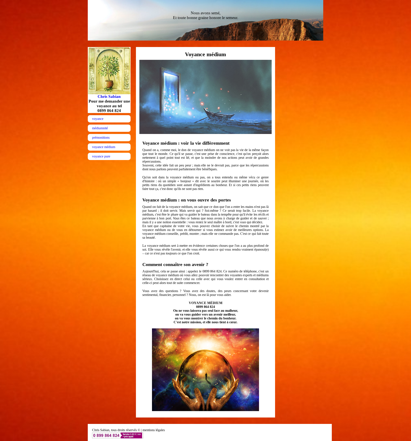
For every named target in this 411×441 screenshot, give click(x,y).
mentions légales (154, 430)
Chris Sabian (109, 96)
